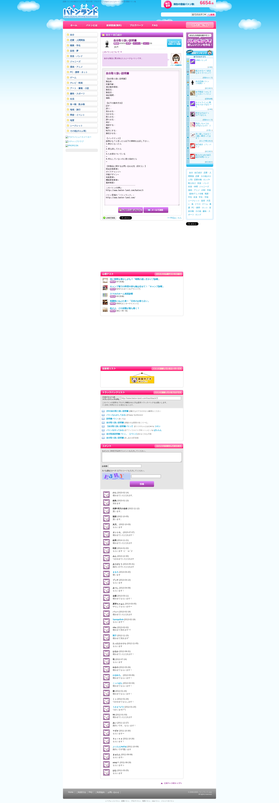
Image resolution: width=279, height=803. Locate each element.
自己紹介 (117, 35)
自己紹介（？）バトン (203, 145)
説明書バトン (112, 419)
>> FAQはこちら (174, 218)
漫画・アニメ (194, 190)
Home (70, 792)
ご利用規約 (100, 792)
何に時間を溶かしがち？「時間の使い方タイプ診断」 (135, 279)
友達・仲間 (193, 186)
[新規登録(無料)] (114, 25)
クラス (198, 204)
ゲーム (205, 204)
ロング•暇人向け (206, 141)
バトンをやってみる (115, 430)
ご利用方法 (81, 792)
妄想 (203, 201)
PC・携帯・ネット (199, 207)
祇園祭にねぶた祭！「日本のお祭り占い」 (130, 301)
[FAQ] (155, 25)
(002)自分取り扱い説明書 (117, 411)
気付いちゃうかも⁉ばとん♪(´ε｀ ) (203, 124)
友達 (195, 197)
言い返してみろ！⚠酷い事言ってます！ (203, 136)
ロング (198, 214)
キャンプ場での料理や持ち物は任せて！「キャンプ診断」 (137, 286)
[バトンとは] (92, 25)
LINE (210, 67)
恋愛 (197, 176)
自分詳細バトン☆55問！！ (202, 82)
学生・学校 (203, 197)
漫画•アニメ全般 (196, 194)
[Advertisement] (82, 202)
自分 (108, 35)
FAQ (90, 792)
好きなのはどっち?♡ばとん (202, 114)
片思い (209, 130)
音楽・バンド (203, 183)
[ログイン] (200, 25)
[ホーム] (73, 25)
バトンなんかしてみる (116, 415)
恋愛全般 (209, 99)
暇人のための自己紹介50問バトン (203, 156)
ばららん (158, 430)
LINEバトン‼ (201, 60)
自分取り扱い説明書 (115, 422)
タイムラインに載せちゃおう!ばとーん (204, 104)
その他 (198, 211)
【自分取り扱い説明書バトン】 (120, 426)
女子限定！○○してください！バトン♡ (203, 94)
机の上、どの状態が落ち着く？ (124, 308)
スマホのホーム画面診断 (121, 294)
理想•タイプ (207, 78)
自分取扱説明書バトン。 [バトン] (121, 434)
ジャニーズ (204, 186)
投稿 (142, 484)
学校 (209, 190)
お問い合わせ (113, 792)
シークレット (194, 201)
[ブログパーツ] (136, 25)
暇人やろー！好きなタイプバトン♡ (203, 72)
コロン (157, 426)
